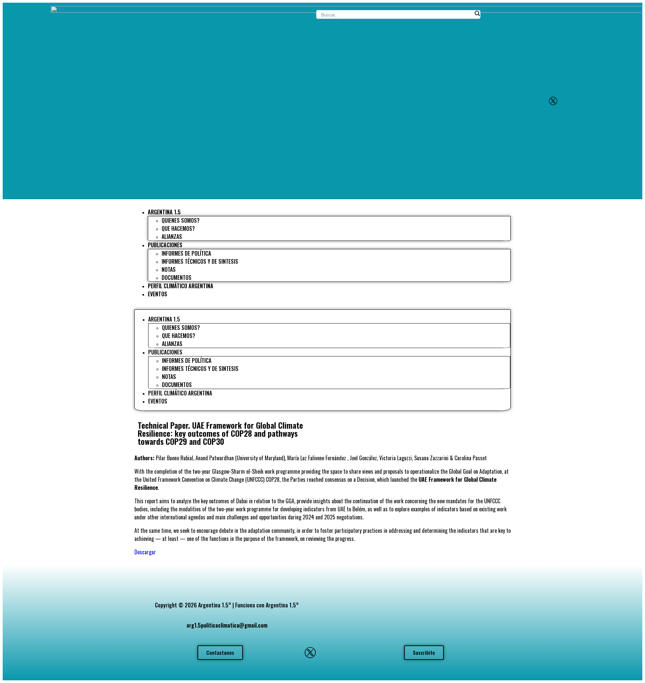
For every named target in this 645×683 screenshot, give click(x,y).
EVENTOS (157, 294)
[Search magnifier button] (477, 13)
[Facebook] (590, 101)
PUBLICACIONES (165, 245)
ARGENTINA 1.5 (164, 212)
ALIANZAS (172, 236)
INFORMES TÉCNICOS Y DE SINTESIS (200, 261)
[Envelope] (534, 101)
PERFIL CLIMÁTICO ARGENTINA (180, 286)
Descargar (145, 552)
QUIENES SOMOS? (181, 220)
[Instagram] (571, 101)
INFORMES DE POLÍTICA (186, 253)
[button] (322, 306)
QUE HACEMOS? (178, 228)
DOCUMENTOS (176, 277)
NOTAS (169, 269)
